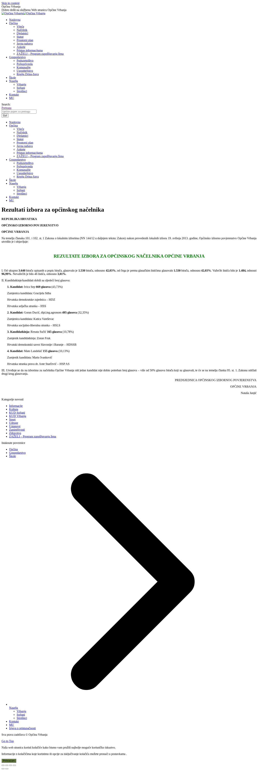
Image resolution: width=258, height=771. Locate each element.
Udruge (13, 422)
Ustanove (14, 426)
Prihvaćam (9, 760)
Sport (12, 419)
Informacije (16, 405)
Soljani (21, 714)
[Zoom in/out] (14, 765)
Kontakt (14, 721)
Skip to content (10, 3)
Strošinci (22, 718)
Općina (13, 449)
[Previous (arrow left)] (3, 768)
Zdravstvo (15, 433)
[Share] (6, 765)
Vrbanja (21, 711)
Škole (12, 456)
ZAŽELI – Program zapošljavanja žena (32, 436)
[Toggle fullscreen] (10, 765)
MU (11, 724)
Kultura (13, 409)
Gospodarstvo (17, 452)
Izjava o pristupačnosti (22, 728)
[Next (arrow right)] (6, 768)
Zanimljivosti (17, 429)
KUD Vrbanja (17, 416)
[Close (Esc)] (3, 765)
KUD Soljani (17, 412)
